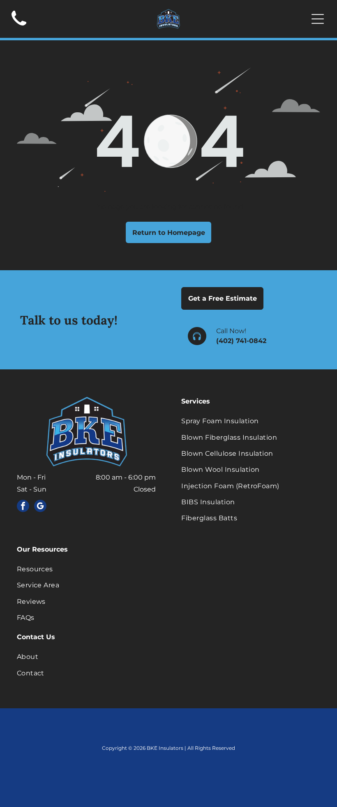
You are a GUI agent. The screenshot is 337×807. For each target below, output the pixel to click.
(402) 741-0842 (241, 341)
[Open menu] (318, 19)
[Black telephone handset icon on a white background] (19, 28)
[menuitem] (250, 421)
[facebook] (23, 507)
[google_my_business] (40, 507)
